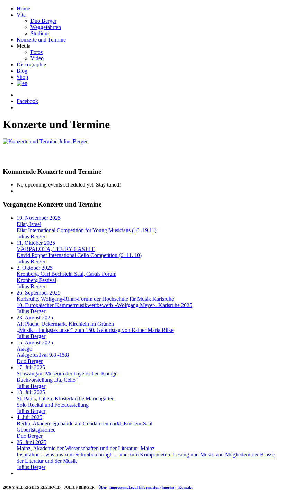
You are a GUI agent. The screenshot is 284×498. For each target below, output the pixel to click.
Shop (22, 77)
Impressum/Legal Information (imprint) (142, 487)
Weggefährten (45, 27)
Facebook (27, 101)
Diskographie (31, 64)
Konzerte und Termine (41, 40)
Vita (21, 15)
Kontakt (185, 487)
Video (37, 58)
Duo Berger (43, 21)
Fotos (36, 52)
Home (23, 8)
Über (102, 487)
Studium (39, 33)
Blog (22, 71)
